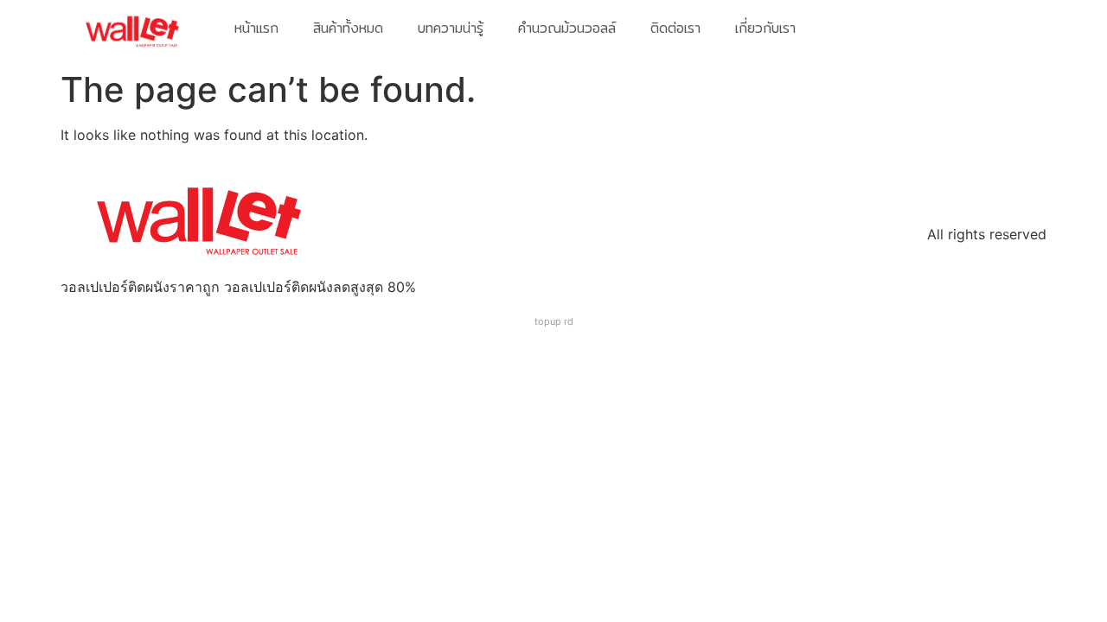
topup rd (553, 321)
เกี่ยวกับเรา (765, 28)
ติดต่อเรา (675, 28)
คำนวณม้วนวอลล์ (567, 28)
